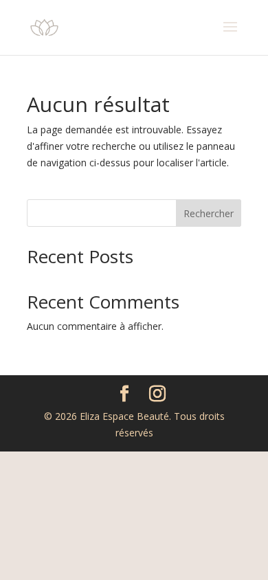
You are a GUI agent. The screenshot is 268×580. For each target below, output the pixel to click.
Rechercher (208, 213)
